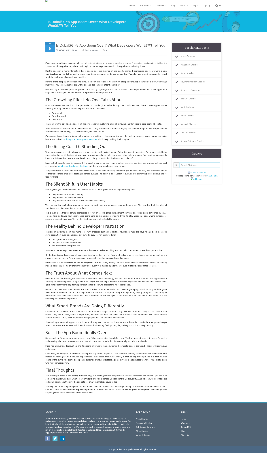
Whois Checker (187, 115)
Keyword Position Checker (193, 81)
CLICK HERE (212, 175)
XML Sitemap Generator (145, 427)
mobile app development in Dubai (73, 166)
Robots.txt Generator (190, 90)
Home (132, 5)
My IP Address (187, 107)
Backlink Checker (188, 98)
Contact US (161, 5)
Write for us (145, 5)
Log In (196, 5)
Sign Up (206, 5)
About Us (184, 5)
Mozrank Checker (189, 124)
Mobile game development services (80, 139)
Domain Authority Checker (193, 141)
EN (220, 5)
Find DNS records (189, 132)
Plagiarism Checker (189, 64)
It (108, 50)
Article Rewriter (188, 56)
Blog (173, 5)
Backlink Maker (187, 73)
